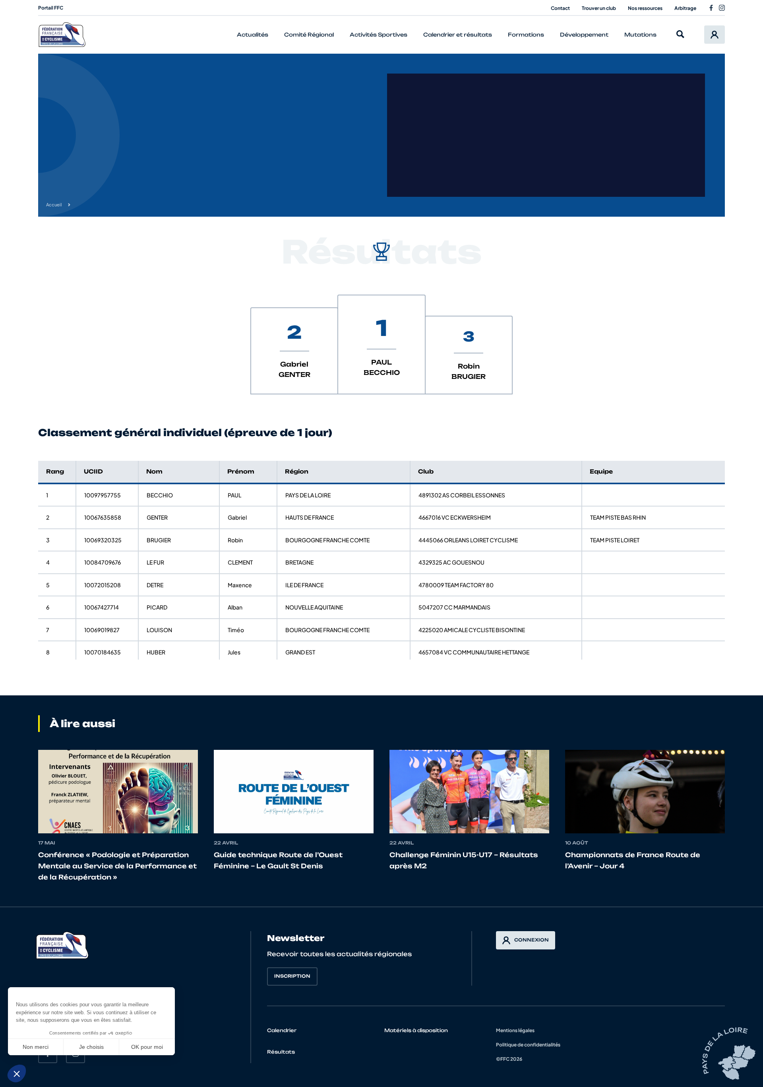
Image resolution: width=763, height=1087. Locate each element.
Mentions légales (515, 1030)
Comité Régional (309, 34)
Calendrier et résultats (457, 34)
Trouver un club (599, 8)
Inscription (292, 976)
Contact (560, 8)
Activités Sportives (378, 34)
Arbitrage (685, 8)
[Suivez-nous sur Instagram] (722, 8)
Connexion (531, 940)
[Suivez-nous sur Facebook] (711, 8)
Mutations (640, 34)
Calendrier (281, 1030)
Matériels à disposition (416, 1030)
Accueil (54, 204)
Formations (526, 34)
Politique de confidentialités (528, 1045)
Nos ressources (645, 8)
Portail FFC (50, 8)
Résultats (281, 1052)
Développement (584, 34)
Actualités (252, 34)
